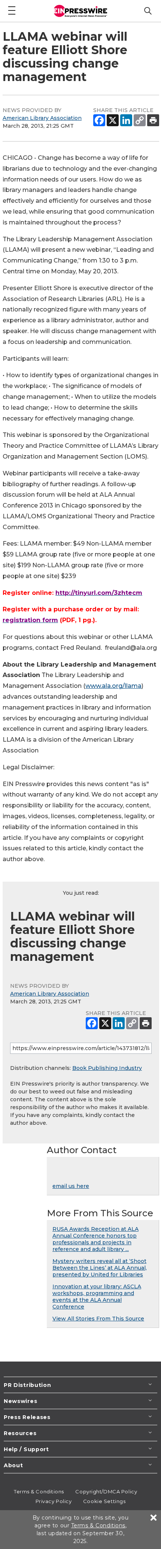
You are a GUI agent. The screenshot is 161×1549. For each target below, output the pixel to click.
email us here (70, 1186)
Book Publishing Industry (107, 1068)
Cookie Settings (104, 1501)
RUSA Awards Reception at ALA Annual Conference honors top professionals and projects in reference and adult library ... (95, 1239)
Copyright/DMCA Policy (106, 1491)
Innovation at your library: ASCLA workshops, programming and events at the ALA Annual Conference (96, 1296)
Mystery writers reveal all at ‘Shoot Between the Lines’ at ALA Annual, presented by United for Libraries (99, 1268)
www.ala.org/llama (113, 685)
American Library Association (42, 118)
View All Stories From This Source (98, 1318)
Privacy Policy (54, 1501)
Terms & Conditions (39, 1491)
